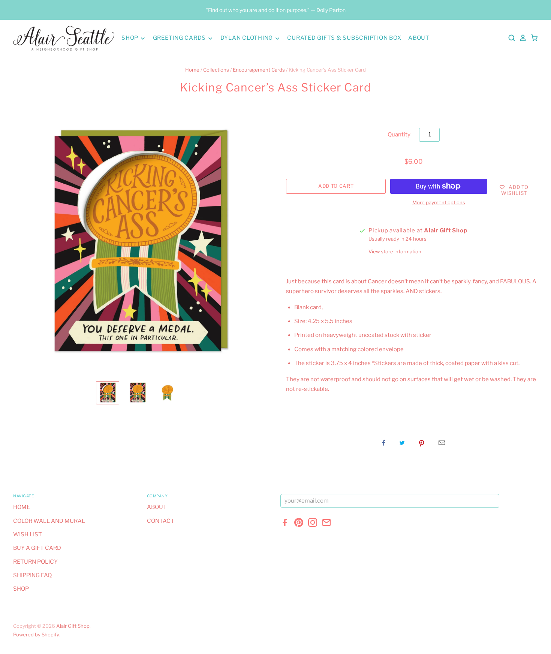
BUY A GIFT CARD (37, 548)
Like (384, 443)
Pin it (422, 443)
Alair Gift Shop (73, 626)
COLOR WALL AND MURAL (49, 521)
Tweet (402, 443)
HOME (21, 507)
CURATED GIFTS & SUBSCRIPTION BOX (344, 37)
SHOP (130, 37)
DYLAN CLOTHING (247, 37)
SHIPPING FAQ (32, 575)
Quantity (399, 134)
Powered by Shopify (36, 635)
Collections (216, 70)
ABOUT (419, 37)
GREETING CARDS (180, 37)
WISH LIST (27, 534)
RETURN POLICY (35, 561)
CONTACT (160, 521)
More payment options (438, 202)
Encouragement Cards (259, 70)
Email (441, 443)
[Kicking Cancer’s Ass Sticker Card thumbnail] (107, 393)
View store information (394, 251)
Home (192, 70)
